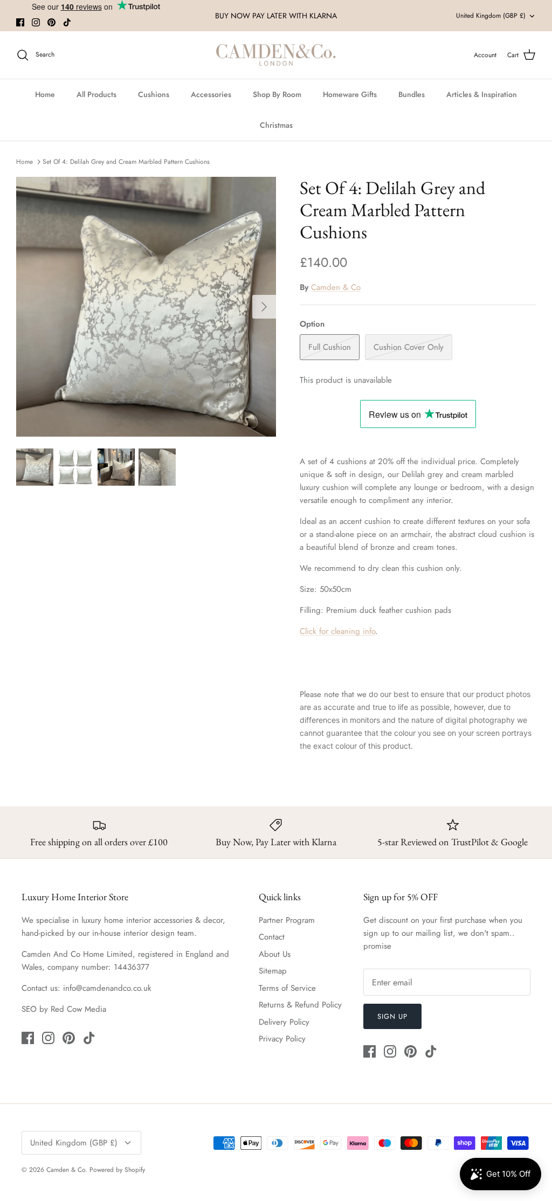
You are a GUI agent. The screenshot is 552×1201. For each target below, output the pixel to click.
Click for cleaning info (337, 631)
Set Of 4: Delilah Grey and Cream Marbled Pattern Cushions (126, 161)
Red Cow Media (78, 1009)
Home (45, 94)
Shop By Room (277, 94)
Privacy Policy (282, 1039)
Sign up (392, 1016)
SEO (29, 1009)
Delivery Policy (284, 1022)
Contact (272, 937)
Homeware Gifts (350, 94)
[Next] (264, 307)
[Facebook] (20, 22)
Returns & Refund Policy (300, 1005)
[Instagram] (36, 22)
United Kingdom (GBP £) (491, 15)
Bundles (411, 94)
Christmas (276, 125)
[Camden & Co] (276, 55)
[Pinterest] (51, 22)
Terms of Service (287, 988)
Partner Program (287, 920)
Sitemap (273, 971)
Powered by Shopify (117, 1170)
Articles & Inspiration (481, 94)
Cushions (153, 94)
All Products (96, 94)
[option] (146, 307)
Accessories (211, 94)
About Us (275, 954)
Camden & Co (336, 287)
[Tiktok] (67, 22)
